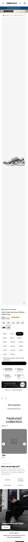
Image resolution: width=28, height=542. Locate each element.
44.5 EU (13, 350)
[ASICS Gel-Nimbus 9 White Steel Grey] (8, 327)
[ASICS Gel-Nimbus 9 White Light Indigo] (4, 322)
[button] (20, 3)
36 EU (5, 334)
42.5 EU (12, 346)
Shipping (7, 479)
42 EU (5, 346)
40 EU (5, 342)
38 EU (5, 338)
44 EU (5, 350)
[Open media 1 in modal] (24, 303)
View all (3, 426)
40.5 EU (12, 342)
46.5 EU (12, 354)
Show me (5, 527)
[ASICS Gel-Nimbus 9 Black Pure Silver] (4, 327)
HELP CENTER (7, 485)
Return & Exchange (20, 479)
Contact (20, 485)
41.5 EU (21, 342)
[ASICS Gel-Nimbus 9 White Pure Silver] (13, 322)
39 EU (12, 338)
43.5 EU (21, 346)
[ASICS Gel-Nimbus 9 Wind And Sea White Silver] (22, 322)
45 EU (20, 350)
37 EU (12, 334)
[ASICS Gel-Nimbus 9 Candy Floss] (18, 322)
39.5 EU (19, 338)
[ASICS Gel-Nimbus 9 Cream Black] (8, 322)
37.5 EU (19, 334)
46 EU (5, 354)
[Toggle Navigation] (3, 3)
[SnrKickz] (11, 3)
